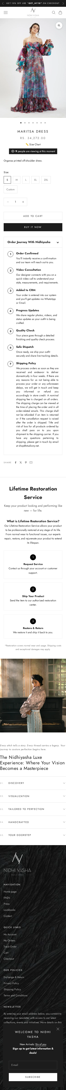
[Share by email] (31, 462)
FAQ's (7, 898)
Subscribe (33, 1077)
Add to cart (33, 216)
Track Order (10, 946)
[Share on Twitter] (20, 462)
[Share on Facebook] (15, 462)
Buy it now (33, 227)
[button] (33, 783)
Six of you (40, 1044)
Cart (6, 952)
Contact (8, 916)
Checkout (9, 959)
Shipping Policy (12, 989)
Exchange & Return (14, 977)
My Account (10, 934)
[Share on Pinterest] (25, 462)
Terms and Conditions (15, 995)
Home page (10, 891)
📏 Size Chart (33, 144)
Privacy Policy (11, 983)
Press (7, 904)
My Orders (9, 940)
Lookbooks (9, 910)
